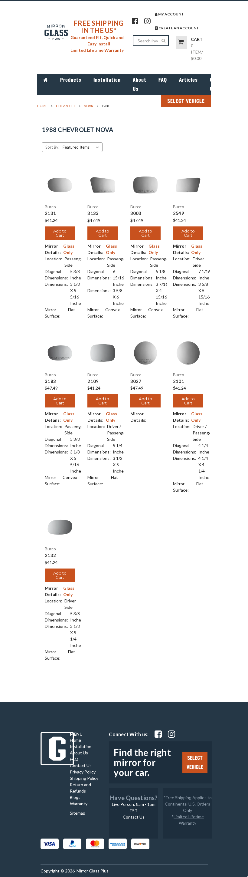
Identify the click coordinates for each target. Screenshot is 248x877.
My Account (171, 14)
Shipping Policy (84, 778)
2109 (93, 381)
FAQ (162, 80)
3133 (93, 213)
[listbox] (82, 147)
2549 (178, 213)
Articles (188, 80)
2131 (50, 213)
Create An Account (178, 28)
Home (75, 740)
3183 (50, 381)
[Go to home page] (45, 80)
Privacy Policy (83, 771)
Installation (107, 80)
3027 (136, 381)
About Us (139, 84)
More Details (60, 192)
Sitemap (77, 813)
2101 (178, 381)
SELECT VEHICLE (186, 101)
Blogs (75, 797)
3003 (136, 213)
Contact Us (219, 84)
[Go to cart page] (181, 42)
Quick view (60, 177)
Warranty (78, 803)
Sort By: (52, 147)
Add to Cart (60, 233)
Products (70, 80)
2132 (50, 555)
